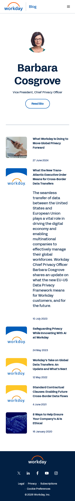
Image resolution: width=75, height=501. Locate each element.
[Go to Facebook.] (37, 473)
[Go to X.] (19, 473)
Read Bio (37, 104)
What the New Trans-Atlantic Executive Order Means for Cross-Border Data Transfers (49, 177)
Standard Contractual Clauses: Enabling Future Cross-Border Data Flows (50, 391)
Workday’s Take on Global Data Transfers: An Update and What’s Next (50, 364)
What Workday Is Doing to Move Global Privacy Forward (50, 143)
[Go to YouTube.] (46, 473)
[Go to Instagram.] (56, 473)
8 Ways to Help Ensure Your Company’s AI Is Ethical (48, 418)
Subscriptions (48, 483)
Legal (21, 483)
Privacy (32, 483)
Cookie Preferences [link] (38, 489)
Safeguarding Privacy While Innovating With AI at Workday (49, 333)
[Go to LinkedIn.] (28, 473)
